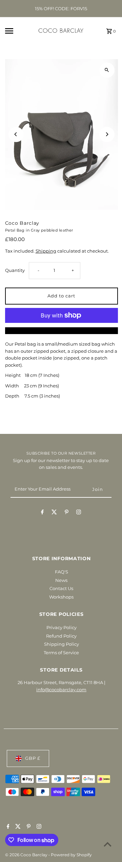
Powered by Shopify (71, 854)
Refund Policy (61, 636)
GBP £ (32, 758)
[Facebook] (42, 513)
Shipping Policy (61, 644)
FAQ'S (61, 571)
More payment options (61, 330)
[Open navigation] (14, 30)
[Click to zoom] (107, 70)
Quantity (15, 270)
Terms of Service (61, 652)
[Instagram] (78, 513)
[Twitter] (54, 513)
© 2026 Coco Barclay (26, 854)
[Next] (107, 134)
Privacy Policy (61, 627)
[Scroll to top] (107, 844)
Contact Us (61, 588)
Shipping (46, 251)
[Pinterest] (66, 513)
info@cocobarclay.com (61, 689)
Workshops (61, 597)
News (61, 580)
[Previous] (16, 134)
